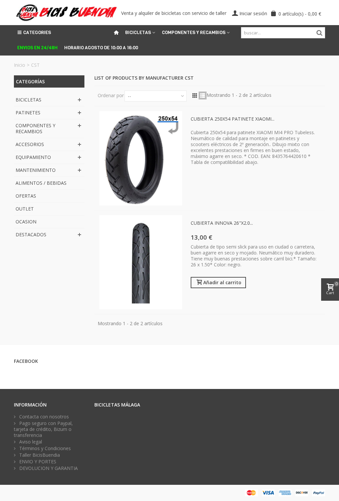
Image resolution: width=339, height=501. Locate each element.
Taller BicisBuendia (39, 455)
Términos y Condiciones (44, 448)
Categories (37, 32)
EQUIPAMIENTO (33, 157)
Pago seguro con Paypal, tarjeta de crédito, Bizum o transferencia (43, 429)
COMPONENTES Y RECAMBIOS (35, 128)
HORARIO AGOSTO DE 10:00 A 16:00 (101, 48)
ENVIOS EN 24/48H (37, 48)
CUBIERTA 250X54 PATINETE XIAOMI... (232, 119)
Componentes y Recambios (193, 32)
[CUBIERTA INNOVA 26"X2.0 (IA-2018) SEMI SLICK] (140, 262)
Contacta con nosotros (43, 417)
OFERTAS (26, 196)
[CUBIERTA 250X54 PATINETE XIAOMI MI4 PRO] (140, 158)
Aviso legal (30, 442)
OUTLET (25, 209)
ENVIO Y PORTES (37, 462)
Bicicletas (138, 32)
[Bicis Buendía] (66, 12)
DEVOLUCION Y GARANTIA (48, 468)
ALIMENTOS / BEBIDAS (41, 183)
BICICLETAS (28, 99)
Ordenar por (111, 95)
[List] (203, 95)
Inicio (19, 65)
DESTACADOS (31, 234)
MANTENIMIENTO (36, 170)
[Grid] (195, 95)
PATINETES (28, 112)
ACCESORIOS (30, 144)
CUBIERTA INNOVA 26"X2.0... (222, 223)
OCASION (26, 221)
